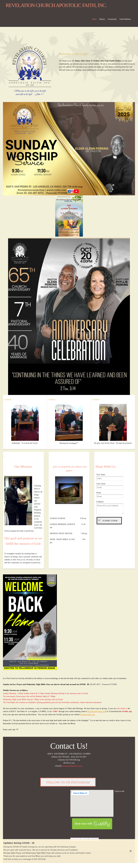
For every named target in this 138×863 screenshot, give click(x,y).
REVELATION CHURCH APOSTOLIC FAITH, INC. (56, 5)
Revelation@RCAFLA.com (71, 766)
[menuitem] (94, 20)
